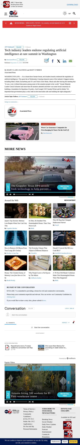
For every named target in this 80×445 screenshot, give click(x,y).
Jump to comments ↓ (11, 102)
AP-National (23, 96)
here (44, 300)
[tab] (10, 322)
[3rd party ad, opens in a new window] (22, 139)
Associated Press (11, 59)
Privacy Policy (28, 411)
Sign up (72, 308)
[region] (40, 333)
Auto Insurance (47, 133)
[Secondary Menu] (7, 13)
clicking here (11, 297)
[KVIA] (15, 13)
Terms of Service (28, 409)
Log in (67, 308)
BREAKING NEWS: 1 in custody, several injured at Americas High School (43, 24)
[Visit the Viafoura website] (71, 358)
